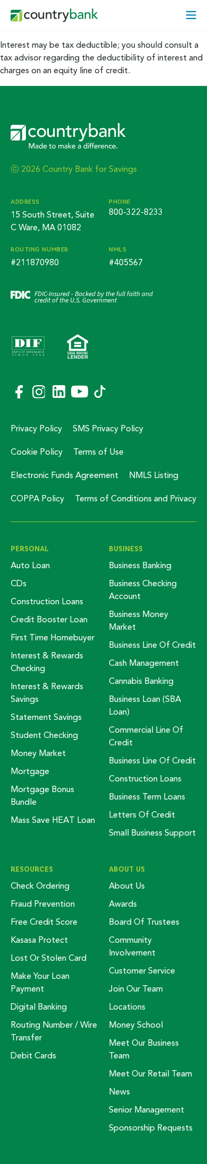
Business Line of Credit (152, 645)
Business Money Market (138, 621)
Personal (30, 548)
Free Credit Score (44, 922)
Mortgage (30, 772)
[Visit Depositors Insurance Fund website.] (28, 347)
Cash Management (144, 663)
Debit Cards (33, 1056)
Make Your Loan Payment (40, 983)
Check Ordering (40, 886)
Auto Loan (30, 566)
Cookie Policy (37, 452)
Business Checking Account (143, 590)
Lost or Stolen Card (49, 958)
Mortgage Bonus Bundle (42, 796)
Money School (136, 1025)
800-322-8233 (136, 213)
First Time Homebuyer (52, 638)
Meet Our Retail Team (150, 1074)
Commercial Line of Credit (146, 737)
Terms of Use (98, 452)
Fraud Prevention (43, 904)
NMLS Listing (153, 476)
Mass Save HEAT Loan (53, 820)
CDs (19, 584)
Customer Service (142, 971)
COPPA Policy (37, 499)
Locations (127, 1007)
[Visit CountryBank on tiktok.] (99, 392)
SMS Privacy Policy (108, 429)
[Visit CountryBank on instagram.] (38, 392)
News (119, 1092)
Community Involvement (132, 947)
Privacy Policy (36, 429)
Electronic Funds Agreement (64, 476)
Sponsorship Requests (151, 1128)
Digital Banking (39, 1007)
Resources (32, 869)
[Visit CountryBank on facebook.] (18, 392)
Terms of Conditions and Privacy (135, 499)
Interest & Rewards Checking (47, 662)
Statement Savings (46, 718)
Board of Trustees (144, 922)
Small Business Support (152, 833)
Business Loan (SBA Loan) (145, 706)
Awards (123, 904)
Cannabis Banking (141, 681)
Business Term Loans (147, 797)
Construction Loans (47, 602)
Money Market (38, 754)
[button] (191, 15)
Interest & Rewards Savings (47, 693)
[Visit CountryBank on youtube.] (79, 392)
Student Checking (44, 736)
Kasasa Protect (39, 940)
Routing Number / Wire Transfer (54, 1032)
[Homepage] (54, 15)
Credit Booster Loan (49, 620)
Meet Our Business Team (144, 1050)
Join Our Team (136, 989)
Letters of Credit (142, 815)
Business (126, 548)
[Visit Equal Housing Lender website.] (78, 347)
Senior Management (146, 1110)
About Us (127, 869)
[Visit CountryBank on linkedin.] (58, 392)
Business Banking (140, 566)
